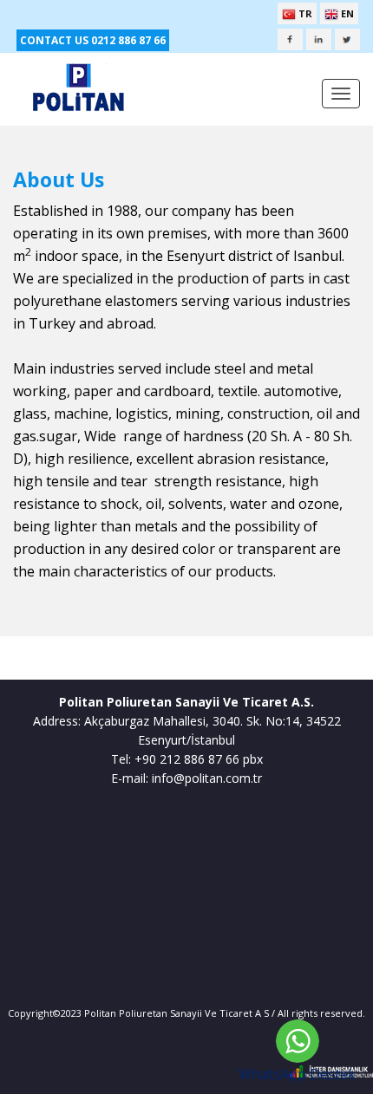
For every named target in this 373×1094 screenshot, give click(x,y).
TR (304, 13)
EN (346, 13)
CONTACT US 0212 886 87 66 (93, 40)
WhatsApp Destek (297, 1074)
